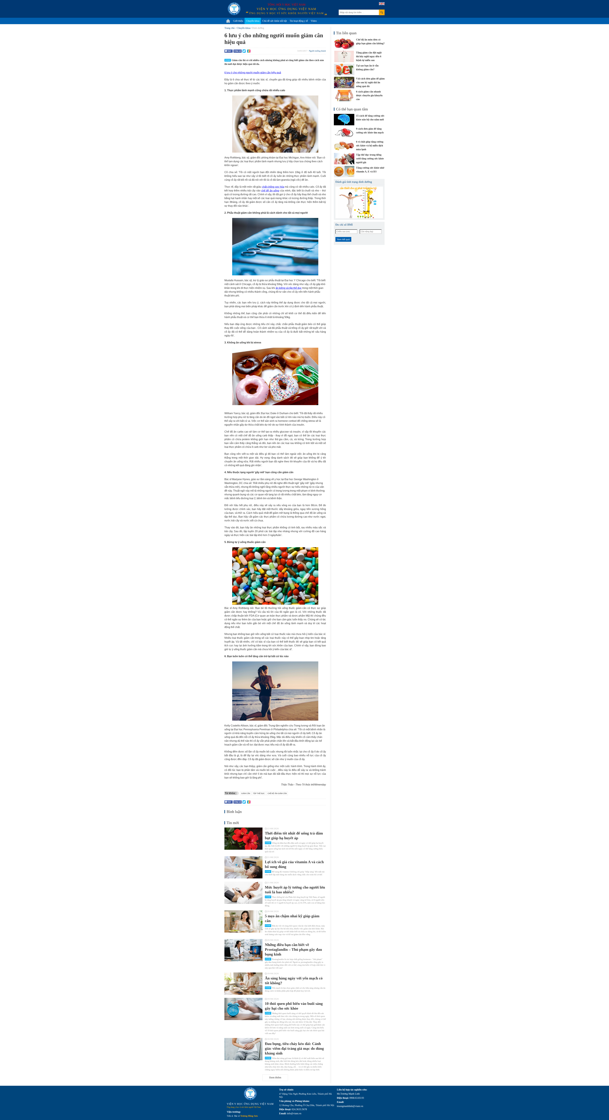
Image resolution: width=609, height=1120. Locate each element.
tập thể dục (259, 793)
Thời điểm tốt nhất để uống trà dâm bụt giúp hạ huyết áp (294, 835)
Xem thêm (275, 1077)
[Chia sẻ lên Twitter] (244, 51)
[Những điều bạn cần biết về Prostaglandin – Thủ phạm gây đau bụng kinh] (243, 950)
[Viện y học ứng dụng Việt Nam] (250, 1094)
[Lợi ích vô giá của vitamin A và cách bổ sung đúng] (243, 867)
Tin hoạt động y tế (299, 21)
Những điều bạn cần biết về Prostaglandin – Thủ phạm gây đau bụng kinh (293, 949)
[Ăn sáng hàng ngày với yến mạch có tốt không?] (243, 983)
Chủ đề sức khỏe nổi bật (274, 21)
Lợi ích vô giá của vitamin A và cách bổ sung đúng (294, 864)
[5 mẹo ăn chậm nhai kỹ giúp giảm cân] (243, 921)
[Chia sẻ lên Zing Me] (248, 51)
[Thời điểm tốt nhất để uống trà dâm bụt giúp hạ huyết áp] (243, 839)
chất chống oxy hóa (273, 186)
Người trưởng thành (317, 51)
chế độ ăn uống (270, 190)
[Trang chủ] (228, 21)
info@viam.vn (294, 1113)
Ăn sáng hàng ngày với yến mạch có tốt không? (294, 980)
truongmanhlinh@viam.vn (350, 1106)
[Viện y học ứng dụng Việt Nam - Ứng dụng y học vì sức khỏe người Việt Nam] (234, 9)
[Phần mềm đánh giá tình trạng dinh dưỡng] (359, 202)
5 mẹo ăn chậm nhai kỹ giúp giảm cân (292, 918)
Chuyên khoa (252, 21)
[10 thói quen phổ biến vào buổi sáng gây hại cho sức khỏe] (243, 1009)
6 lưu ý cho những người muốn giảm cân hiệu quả (252, 72)
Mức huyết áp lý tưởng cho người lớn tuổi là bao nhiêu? (295, 889)
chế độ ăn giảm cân (277, 793)
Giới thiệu (238, 21)
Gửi (229, 51)
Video (314, 21)
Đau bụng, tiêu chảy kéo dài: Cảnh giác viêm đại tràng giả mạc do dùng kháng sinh (294, 1048)
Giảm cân (245, 793)
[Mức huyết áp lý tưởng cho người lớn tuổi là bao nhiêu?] (243, 893)
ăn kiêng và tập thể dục (289, 288)
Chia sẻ (237, 51)
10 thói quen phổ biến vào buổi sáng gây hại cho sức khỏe (294, 1006)
